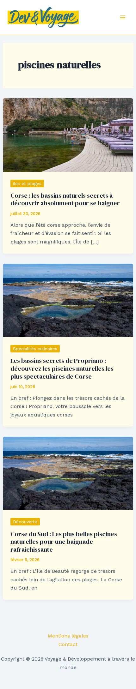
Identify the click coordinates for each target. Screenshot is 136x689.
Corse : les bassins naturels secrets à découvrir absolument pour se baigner (65, 199)
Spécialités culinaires (35, 348)
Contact (68, 644)
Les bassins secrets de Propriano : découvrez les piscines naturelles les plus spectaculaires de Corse (62, 368)
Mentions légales (68, 636)
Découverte (25, 521)
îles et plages (27, 183)
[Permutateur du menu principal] (123, 17)
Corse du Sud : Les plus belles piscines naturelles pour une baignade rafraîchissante (63, 542)
